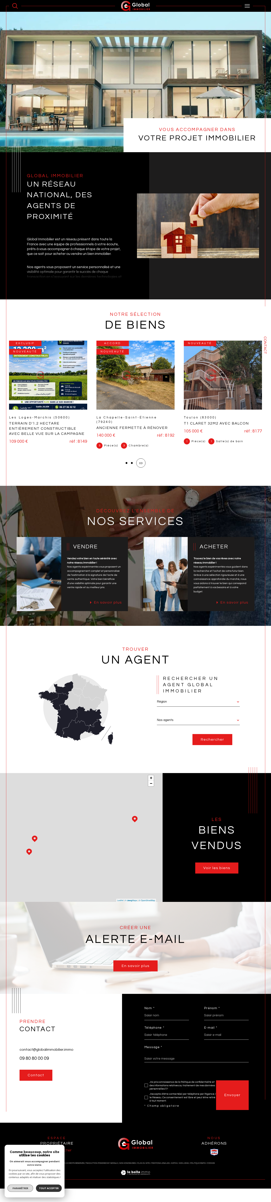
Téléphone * (154, 1027)
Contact (265, 345)
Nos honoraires (127, 1163)
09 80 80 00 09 (34, 1058)
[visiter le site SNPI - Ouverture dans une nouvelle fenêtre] (214, 1152)
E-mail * (210, 1027)
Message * (153, 1047)
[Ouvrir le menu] (247, 6)
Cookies (211, 1163)
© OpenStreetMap (147, 900)
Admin (174, 1163)
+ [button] (151, 778)
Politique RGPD (197, 1163)
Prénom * (212, 1008)
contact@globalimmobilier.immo (46, 1049)
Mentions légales (160, 1163)
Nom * (149, 1008)
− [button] (151, 783)
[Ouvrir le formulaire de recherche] (15, 6)
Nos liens (183, 1163)
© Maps (131, 900)
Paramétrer (20, 1188)
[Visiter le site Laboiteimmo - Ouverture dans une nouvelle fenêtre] (135, 1177)
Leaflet (120, 900)
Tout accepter (49, 1188)
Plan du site (143, 1163)
